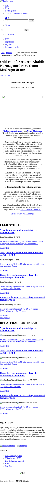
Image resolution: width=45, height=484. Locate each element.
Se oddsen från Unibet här (30, 209)
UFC (7, 5)
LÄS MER (4, 248)
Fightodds (9, 41)
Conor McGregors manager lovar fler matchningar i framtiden (19, 276)
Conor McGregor (34, 131)
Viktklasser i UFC (13, 458)
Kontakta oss (11, 463)
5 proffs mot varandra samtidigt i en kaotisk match (18, 231)
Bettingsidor (10, 10)
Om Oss (8, 466)
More (7, 25)
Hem (7, 8)
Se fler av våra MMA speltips (22, 214)
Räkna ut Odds (11, 47)
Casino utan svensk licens (16, 13)
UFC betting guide (13, 455)
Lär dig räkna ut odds (14, 460)
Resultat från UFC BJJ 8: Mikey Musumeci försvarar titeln (22, 298)
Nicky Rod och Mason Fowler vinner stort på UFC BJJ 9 (21, 253)
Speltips (3, 75)
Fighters (8, 44)
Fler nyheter (5, 318)
